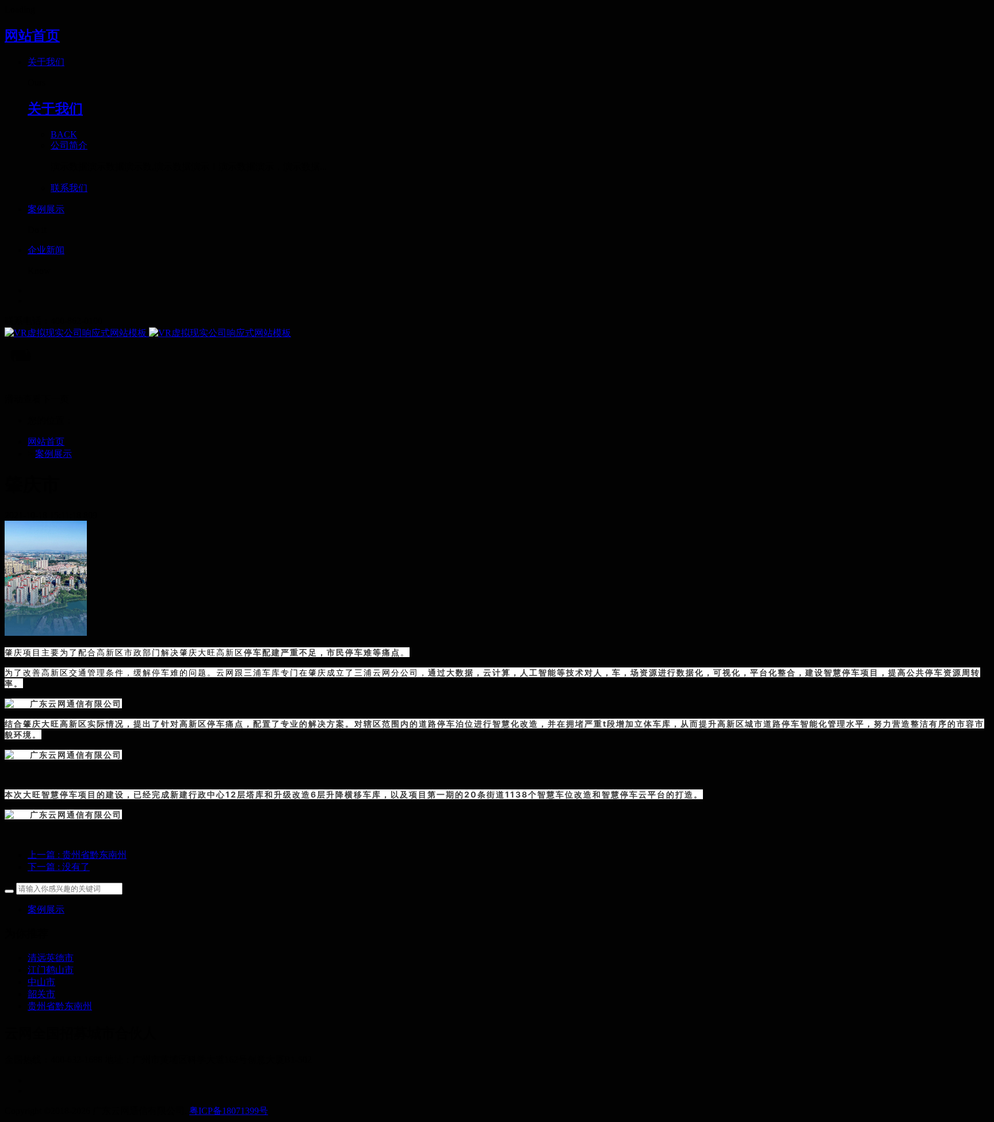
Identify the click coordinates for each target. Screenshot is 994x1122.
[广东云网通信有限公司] (497, 333)
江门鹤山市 (51, 970)
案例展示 (53, 454)
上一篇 (77, 855)
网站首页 (32, 35)
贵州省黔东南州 (60, 1006)
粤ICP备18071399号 (228, 1111)
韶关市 (41, 994)
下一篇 (59, 867)
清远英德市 (51, 958)
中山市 (41, 982)
